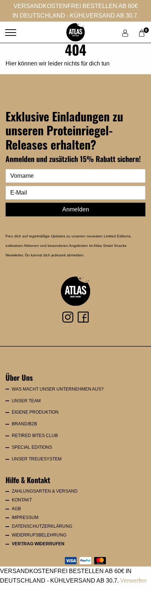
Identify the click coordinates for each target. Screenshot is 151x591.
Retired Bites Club (35, 435)
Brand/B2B (24, 423)
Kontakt (22, 499)
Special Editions (32, 447)
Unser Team (26, 400)
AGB (16, 508)
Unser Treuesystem (37, 459)
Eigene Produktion (35, 412)
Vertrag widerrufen (38, 543)
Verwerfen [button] (133, 580)
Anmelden (75, 209)
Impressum (25, 517)
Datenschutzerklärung (42, 526)
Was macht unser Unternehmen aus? (58, 389)
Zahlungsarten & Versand (45, 491)
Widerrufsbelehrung (39, 535)
